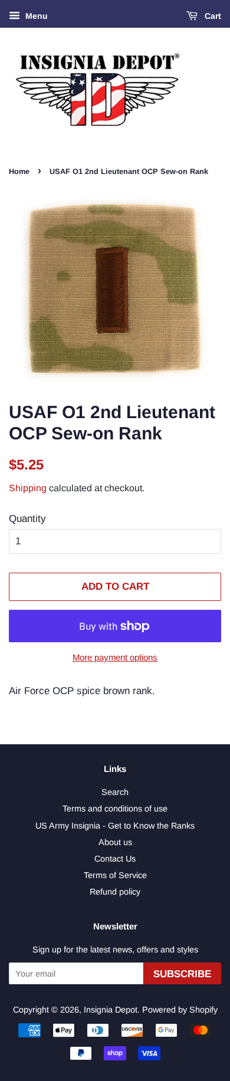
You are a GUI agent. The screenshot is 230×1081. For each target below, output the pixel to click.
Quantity (27, 518)
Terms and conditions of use (115, 808)
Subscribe (182, 974)
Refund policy (115, 891)
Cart (211, 16)
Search (115, 792)
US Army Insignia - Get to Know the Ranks (115, 825)
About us (115, 842)
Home (19, 171)
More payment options (115, 657)
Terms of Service (115, 875)
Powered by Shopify (180, 1009)
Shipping (28, 488)
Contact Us (115, 858)
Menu (35, 16)
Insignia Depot (110, 1009)
